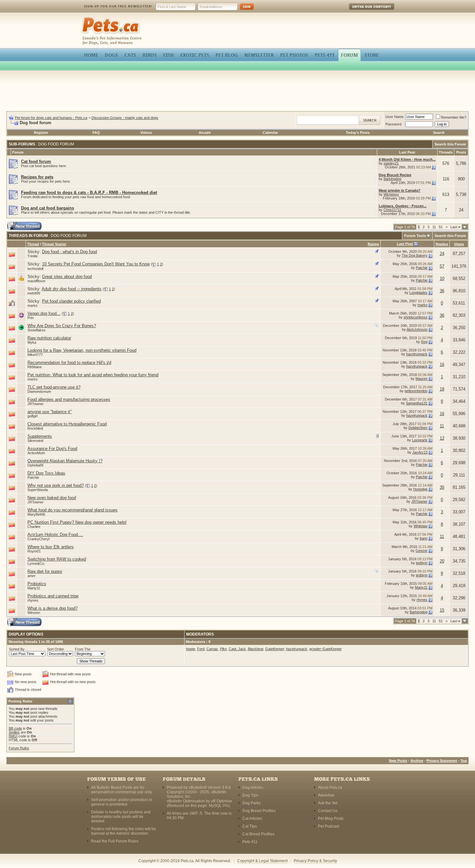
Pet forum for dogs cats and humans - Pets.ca (51, 118)
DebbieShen (418, 428)
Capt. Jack (237, 649)
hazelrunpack (417, 354)
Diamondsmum (39, 391)
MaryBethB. (36, 514)
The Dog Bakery (415, 255)
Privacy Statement (442, 761)
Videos (146, 132)
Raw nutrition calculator (49, 338)
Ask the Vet (327, 803)
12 (442, 438)
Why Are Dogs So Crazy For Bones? (61, 325)
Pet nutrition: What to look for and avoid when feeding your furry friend (92, 374)
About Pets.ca (330, 787)
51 (441, 227)
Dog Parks (251, 803)
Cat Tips (249, 826)
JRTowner (35, 404)
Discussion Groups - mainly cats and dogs (124, 118)
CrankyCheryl (38, 539)
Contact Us (327, 811)
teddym (422, 563)
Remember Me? (453, 117)
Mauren (422, 378)
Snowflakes (36, 330)
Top (463, 761)
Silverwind (35, 441)
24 (442, 253)
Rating (373, 244)
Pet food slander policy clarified (71, 301)
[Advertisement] (237, 91)
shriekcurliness (416, 317)
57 (442, 266)
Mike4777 (35, 355)
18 (442, 389)
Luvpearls (420, 440)
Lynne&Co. (36, 563)
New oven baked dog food (51, 497)
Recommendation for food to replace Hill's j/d (69, 362)
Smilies (14, 732)
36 (442, 290)
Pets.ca (88, 18)
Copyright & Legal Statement (262, 861)
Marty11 (33, 588)
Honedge (420, 489)
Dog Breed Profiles (259, 811)
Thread (33, 244)
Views (459, 244)
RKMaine (34, 367)
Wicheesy (391, 194)
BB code (15, 728)
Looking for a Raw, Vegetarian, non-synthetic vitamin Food (81, 350)
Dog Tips (250, 795)
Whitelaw (421, 526)
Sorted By (17, 649)
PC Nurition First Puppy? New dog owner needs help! (77, 522)
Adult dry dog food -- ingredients (71, 288)
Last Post (405, 244)
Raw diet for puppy (44, 571)
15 (442, 610)
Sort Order (55, 649)
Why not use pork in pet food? (55, 485)
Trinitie (32, 256)
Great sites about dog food (67, 276)
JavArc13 (420, 452)
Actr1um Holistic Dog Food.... (55, 534)
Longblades (418, 293)
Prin (30, 318)
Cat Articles (252, 818)
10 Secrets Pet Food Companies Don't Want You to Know (96, 264)
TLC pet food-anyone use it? (53, 387)
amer (31, 576)
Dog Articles (252, 787)
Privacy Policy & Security (315, 861)
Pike (223, 649)
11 (434, 227)
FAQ (96, 132)
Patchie (422, 268)
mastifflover (36, 281)
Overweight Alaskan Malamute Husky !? (64, 460)
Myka (31, 342)
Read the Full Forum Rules (114, 841)
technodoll (35, 269)
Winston (33, 613)
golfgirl (32, 416)
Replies (442, 244)
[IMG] (13, 736)
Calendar (270, 132)
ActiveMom (36, 453)
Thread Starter (54, 244)
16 (442, 364)
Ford (201, 649)
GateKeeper (274, 649)
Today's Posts (358, 132)
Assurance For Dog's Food (52, 448)
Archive (416, 761)
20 (442, 561)
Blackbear (255, 649)
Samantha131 (417, 403)
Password (393, 124)
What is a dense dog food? (52, 608)
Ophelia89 (35, 465)
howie (190, 649)
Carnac (212, 649)
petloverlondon (416, 391)
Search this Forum (450, 144)
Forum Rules (19, 748)
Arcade (205, 132)
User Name (394, 117)
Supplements (39, 436)
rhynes (32, 600)
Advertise (326, 795)
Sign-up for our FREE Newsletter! (118, 6)
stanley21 (391, 163)
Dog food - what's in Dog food (69, 251)
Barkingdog (392, 179)
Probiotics (36, 583)
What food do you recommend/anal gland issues (72, 510)
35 (442, 487)
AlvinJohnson (417, 329)
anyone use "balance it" (49, 411)
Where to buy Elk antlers (50, 546)
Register (41, 132)
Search (439, 132)
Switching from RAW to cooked (56, 559)
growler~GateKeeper (325, 649)
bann (424, 538)
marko (32, 305)
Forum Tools (415, 236)
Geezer (422, 550)
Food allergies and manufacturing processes (68, 399)
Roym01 (34, 551)
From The (82, 649)
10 (442, 278)
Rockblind (35, 428)
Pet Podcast (328, 826)
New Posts (398, 761)
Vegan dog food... (43, 313)
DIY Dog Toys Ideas (46, 473)
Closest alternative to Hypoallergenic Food (67, 424)
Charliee (33, 527)
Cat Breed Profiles (258, 834)
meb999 (33, 293)
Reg (424, 342)
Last (455, 227)
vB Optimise (221, 801)
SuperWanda (37, 490)
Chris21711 (392, 210)
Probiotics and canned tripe (53, 596)
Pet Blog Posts (330, 818)
